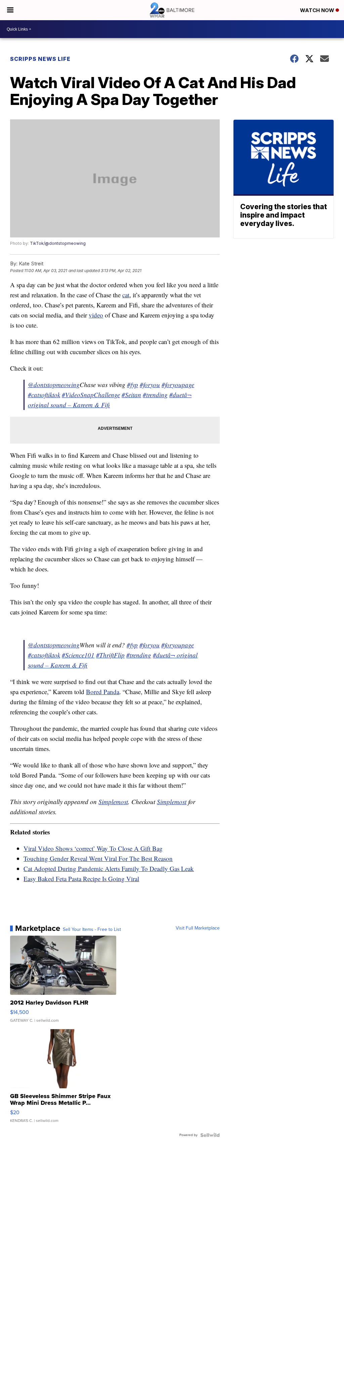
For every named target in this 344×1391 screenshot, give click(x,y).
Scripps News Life (40, 58)
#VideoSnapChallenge (91, 394)
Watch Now (318, 10)
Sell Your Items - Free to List (92, 929)
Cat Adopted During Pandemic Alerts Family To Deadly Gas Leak (109, 868)
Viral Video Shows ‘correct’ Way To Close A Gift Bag (93, 848)
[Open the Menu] (10, 10)
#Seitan (131, 394)
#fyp (132, 384)
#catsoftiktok (44, 394)
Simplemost (113, 801)
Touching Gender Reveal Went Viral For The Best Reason (98, 858)
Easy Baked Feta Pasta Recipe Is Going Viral (81, 878)
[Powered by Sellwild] (210, 1135)
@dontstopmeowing (54, 384)
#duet (176, 394)
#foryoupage (178, 384)
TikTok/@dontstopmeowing (58, 243)
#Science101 (78, 655)
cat (125, 295)
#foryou (150, 384)
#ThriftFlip (110, 655)
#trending (155, 394)
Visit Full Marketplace (198, 928)
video (96, 315)
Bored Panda (102, 691)
